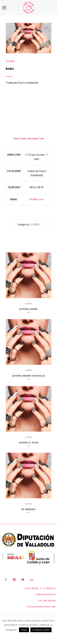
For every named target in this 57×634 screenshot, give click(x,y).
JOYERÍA (10, 61)
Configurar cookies (41, 629)
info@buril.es (36, 199)
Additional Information (28, 138)
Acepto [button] (24, 629)
